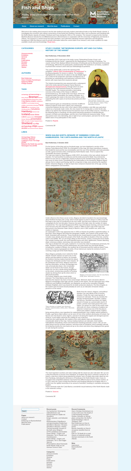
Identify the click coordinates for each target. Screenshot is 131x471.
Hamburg (26, 111)
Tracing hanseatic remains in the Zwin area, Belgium (56, 429)
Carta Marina (25, 101)
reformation (27, 121)
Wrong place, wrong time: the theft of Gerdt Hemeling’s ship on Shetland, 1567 (81, 418)
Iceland (25, 114)
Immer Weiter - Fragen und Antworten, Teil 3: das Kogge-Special (57, 440)
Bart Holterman (26, 78)
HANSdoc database (28, 139)
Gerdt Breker (33, 107)
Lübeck (23, 117)
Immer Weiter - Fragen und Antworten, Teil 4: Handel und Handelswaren (57, 435)
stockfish (24, 128)
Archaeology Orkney (28, 137)
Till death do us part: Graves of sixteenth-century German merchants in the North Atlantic (82, 436)
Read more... (51, 42)
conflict (24, 103)
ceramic (33, 101)
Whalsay (41, 128)
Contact (76, 26)
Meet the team (52, 26)
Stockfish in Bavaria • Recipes (57, 425)
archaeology (24, 94)
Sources (24, 65)
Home (24, 26)
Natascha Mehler (27, 82)
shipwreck (40, 126)
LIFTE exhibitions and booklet (57, 432)
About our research (37, 26)
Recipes (24, 62)
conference (39, 101)
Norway (23, 119)
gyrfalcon (28, 109)
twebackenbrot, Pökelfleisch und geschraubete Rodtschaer (57, 422)
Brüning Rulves (35, 99)
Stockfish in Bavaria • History (56, 426)
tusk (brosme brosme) (33, 128)
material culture (30, 117)
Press (23, 58)
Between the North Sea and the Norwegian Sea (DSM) (32, 145)
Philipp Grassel (26, 83)
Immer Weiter (34, 114)
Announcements (27, 53)
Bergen (26, 97)
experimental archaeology (32, 105)
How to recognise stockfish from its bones (81, 424)
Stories (23, 67)
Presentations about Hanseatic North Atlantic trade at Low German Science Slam (57, 445)
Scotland (32, 121)
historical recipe (35, 111)
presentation (36, 119)
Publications (65, 26)
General (24, 57)
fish (28, 107)
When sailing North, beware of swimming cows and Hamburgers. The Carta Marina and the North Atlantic (75, 136)
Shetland (26, 123)
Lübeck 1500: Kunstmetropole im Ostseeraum (68, 71)
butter (40, 99)
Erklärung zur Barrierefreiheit (31, 421)
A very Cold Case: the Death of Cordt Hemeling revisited (82, 413)
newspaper (38, 117)
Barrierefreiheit (77, 447)
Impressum (75, 445)
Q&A (22, 121)
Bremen (33, 96)
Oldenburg (28, 119)
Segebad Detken (38, 121)
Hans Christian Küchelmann (31, 80)
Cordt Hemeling (30, 103)
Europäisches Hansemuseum (56, 87)
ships (34, 126)
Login (73, 448)
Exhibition (24, 55)
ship (34, 123)
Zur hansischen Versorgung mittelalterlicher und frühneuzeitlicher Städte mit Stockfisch (56, 413)
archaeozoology (34, 94)
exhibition (23, 105)
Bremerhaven (27, 99)
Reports (24, 64)
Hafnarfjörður (35, 109)
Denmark (37, 103)
